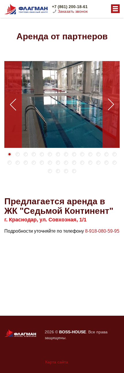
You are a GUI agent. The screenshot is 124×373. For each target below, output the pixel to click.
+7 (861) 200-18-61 (70, 6)
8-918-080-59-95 (102, 231)
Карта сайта (56, 362)
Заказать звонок (73, 11)
